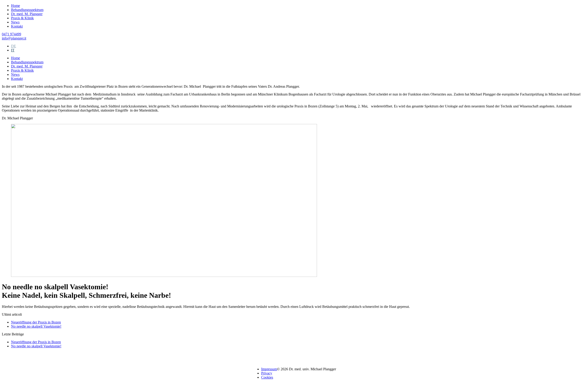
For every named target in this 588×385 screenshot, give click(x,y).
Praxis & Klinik (22, 18)
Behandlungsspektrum (27, 10)
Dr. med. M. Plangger (26, 14)
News (15, 22)
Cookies (267, 377)
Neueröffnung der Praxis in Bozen (36, 322)
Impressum (269, 369)
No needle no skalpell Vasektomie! (36, 326)
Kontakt (17, 26)
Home (15, 6)
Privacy (266, 373)
